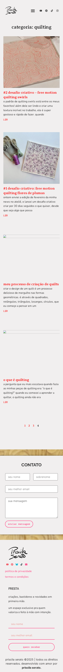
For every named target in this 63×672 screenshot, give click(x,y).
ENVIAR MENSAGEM (19, 523)
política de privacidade (18, 571)
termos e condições (17, 577)
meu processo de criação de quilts (31, 284)
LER (5, 119)
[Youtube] (40, 10)
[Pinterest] (46, 10)
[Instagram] (57, 10)
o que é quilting (16, 380)
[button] (33, 10)
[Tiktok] (52, 10)
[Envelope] (26, 564)
